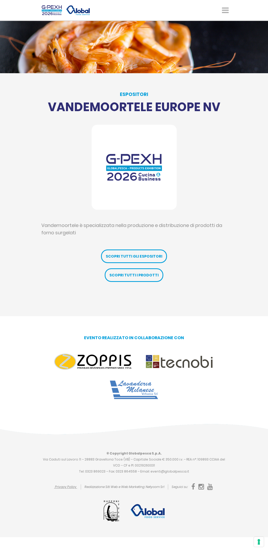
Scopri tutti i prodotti (134, 275)
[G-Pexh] (51, 10)
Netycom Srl (155, 487)
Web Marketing (132, 487)
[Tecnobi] (178, 361)
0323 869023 (95, 471)
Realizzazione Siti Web (101, 487)
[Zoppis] (93, 361)
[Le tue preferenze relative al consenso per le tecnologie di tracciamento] (259, 542)
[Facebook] (193, 486)
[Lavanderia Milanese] (134, 389)
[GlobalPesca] (78, 10)
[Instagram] (201, 486)
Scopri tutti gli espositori (134, 256)
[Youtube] (210, 486)
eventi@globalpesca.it (169, 471)
